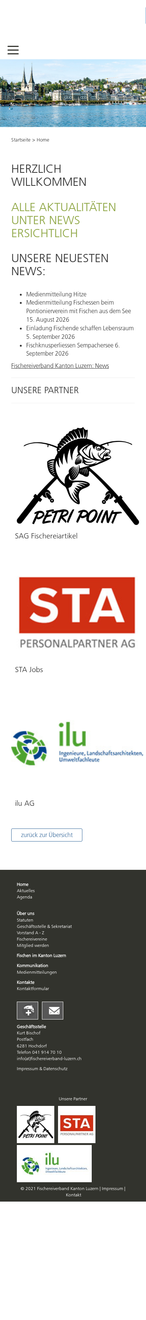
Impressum (113, 1188)
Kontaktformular (33, 988)
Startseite (21, 140)
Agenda (24, 897)
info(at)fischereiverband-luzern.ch (49, 1058)
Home (22, 884)
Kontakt (73, 1194)
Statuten (25, 920)
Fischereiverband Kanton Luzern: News (60, 365)
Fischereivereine (32, 939)
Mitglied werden (33, 945)
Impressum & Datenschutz (42, 1068)
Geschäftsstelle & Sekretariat (44, 926)
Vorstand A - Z (30, 932)
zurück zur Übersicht (47, 835)
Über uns (25, 913)
